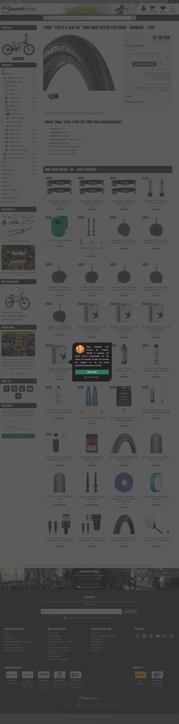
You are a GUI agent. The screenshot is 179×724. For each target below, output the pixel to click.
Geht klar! (92, 372)
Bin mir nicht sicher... (92, 377)
